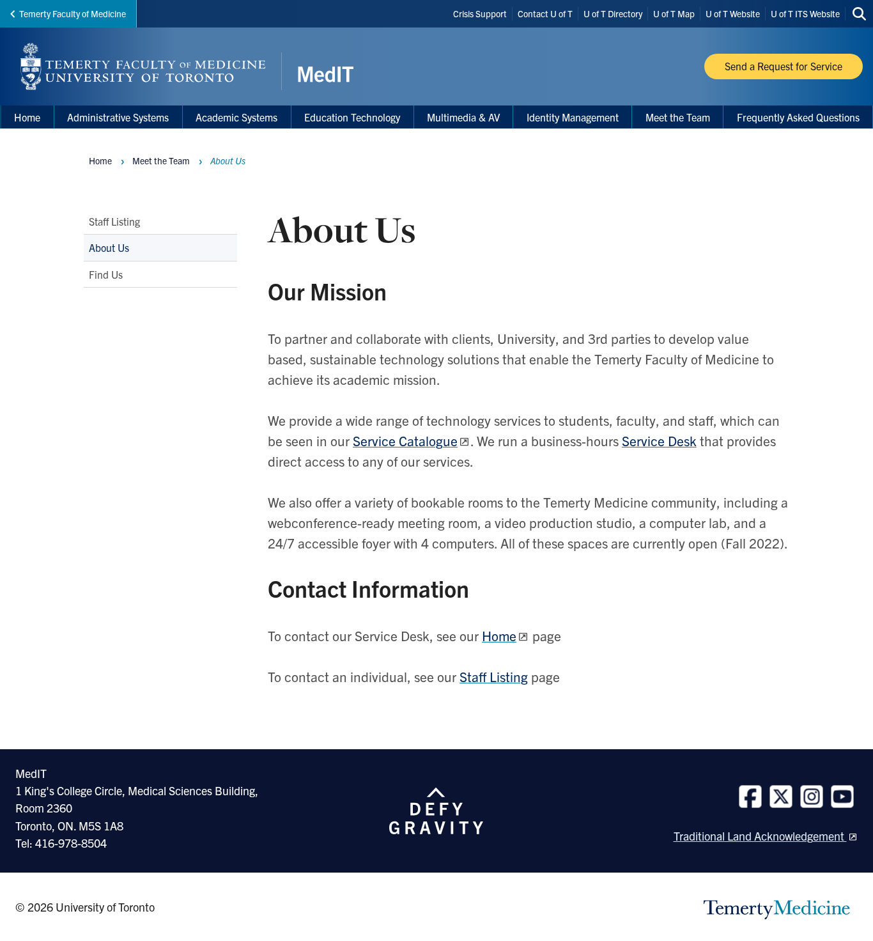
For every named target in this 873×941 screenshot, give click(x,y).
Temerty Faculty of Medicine (72, 13)
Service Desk (659, 440)
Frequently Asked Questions (798, 117)
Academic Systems (236, 117)
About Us (109, 248)
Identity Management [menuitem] (573, 117)
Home (100, 160)
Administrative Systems (118, 117)
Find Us (106, 274)
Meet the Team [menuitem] (677, 117)
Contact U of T (545, 13)
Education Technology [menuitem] (352, 117)
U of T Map (674, 13)
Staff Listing (114, 221)
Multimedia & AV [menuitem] (463, 117)
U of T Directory (612, 13)
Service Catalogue (405, 440)
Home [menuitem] (27, 117)
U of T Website (733, 13)
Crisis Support (480, 13)
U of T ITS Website (805, 13)
